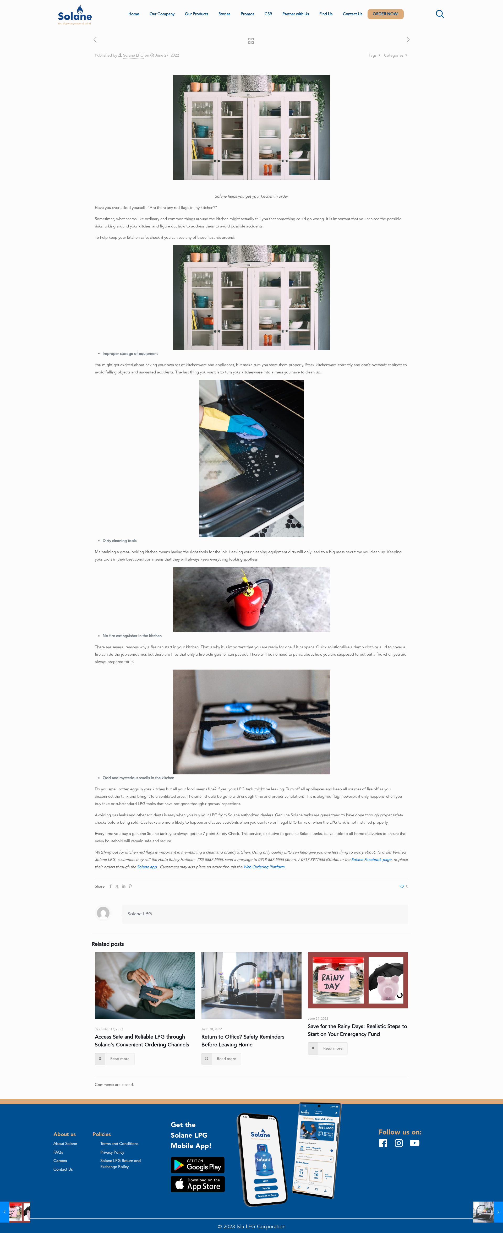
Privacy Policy (112, 1152)
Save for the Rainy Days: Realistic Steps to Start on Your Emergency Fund (357, 1030)
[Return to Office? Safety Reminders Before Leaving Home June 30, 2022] (488, 1212)
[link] (198, 1165)
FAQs (58, 1152)
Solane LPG (133, 55)
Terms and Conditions (119, 1144)
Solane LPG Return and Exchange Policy (120, 1164)
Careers (60, 1161)
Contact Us (63, 1169)
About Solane (65, 1144)
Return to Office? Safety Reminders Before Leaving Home (243, 1041)
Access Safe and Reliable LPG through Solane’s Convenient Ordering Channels (142, 1041)
